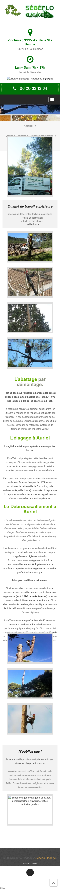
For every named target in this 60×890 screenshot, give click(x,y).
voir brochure (39, 763)
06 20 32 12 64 (33, 88)
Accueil (28, 125)
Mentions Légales (30, 863)
